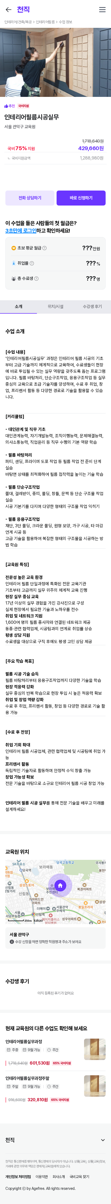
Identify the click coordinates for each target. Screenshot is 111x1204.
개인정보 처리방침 (18, 1177)
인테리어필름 (45, 22)
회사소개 (59, 1177)
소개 (18, 306)
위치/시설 (56, 306)
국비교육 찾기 (79, 1177)
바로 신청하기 (81, 197)
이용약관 (42, 1177)
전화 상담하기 (30, 197)
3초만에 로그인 (20, 230)
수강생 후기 (92, 306)
